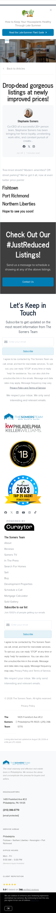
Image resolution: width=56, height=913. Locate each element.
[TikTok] (35, 512)
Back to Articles (16, 68)
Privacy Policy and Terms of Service (28, 387)
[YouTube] (23, 512)
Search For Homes (15, 566)
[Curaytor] (19, 530)
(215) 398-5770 (11, 810)
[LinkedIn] (17, 512)
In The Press (11, 560)
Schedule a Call (13, 589)
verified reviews (29, 889)
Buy (6, 578)
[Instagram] (29, 512)
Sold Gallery (11, 601)
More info (35, 900)
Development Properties (18, 584)
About (7, 543)
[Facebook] (5, 512)
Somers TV (10, 554)
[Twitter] (11, 512)
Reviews (9, 549)
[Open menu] (51, 39)
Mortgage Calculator (16, 595)
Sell (6, 572)
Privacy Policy (28, 705)
